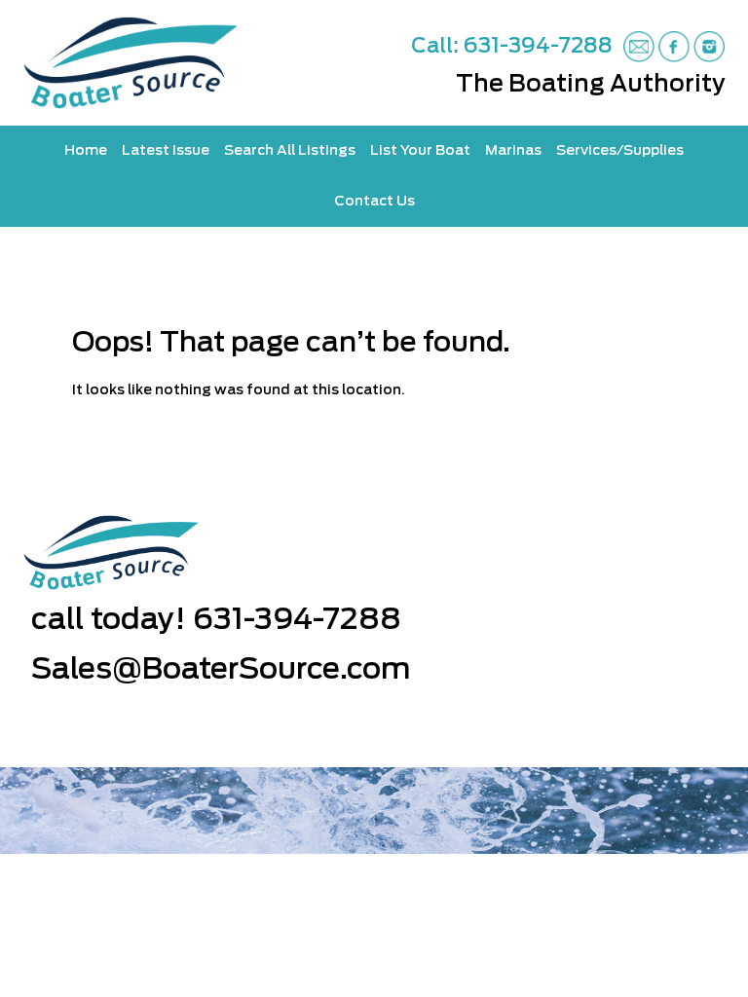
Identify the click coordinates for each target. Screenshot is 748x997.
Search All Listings (289, 151)
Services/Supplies (620, 151)
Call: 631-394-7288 (512, 46)
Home (85, 151)
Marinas (513, 151)
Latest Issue (165, 151)
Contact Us (374, 201)
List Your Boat (420, 151)
